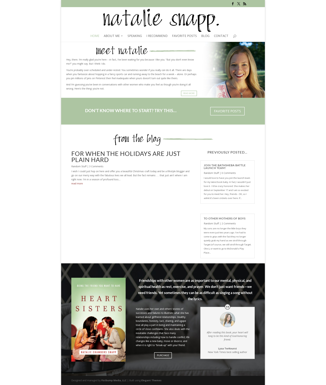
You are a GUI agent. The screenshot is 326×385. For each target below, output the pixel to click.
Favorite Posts (184, 36)
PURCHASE (163, 355)
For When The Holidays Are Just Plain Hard (125, 156)
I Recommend (157, 36)
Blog (205, 36)
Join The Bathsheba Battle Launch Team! (225, 166)
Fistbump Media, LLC (113, 380)
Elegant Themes (151, 380)
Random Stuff (78, 166)
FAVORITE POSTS (227, 111)
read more (77, 183)
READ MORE (189, 93)
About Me (112, 36)
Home (94, 36)
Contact (221, 36)
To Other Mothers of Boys (225, 218)
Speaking (135, 36)
